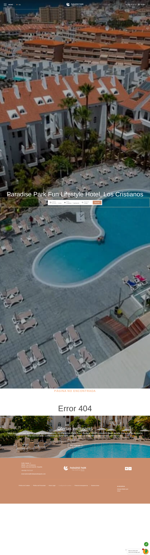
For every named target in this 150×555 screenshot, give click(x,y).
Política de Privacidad (39, 485)
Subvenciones (95, 485)
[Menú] (5, 5)
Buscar (97, 202)
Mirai (118, 491)
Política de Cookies (24, 485)
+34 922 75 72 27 (27, 470)
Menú (10, 4)
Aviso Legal (52, 485)
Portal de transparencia (81, 485)
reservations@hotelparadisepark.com (33, 474)
